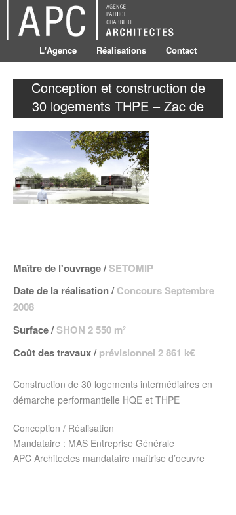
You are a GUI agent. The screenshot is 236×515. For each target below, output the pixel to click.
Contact (181, 50)
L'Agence (58, 50)
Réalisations (121, 50)
